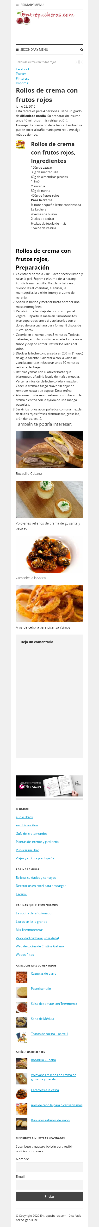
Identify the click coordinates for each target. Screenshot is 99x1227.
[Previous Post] (77, 62)
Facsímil (21, 894)
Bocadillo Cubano (43, 1060)
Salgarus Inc (29, 1220)
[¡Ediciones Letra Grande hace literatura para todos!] (49, 795)
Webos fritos (25, 954)
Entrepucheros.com (53, 1216)
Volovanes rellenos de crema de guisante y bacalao (53, 1077)
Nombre (22, 1159)
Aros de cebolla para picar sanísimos (56, 1105)
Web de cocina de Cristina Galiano (40, 946)
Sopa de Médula (42, 1019)
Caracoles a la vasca (45, 1090)
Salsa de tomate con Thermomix (54, 1004)
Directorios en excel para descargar (41, 886)
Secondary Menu (34, 49)
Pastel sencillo (41, 989)
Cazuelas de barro (43, 974)
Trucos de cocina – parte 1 (49, 1034)
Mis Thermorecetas (29, 930)
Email (20, 1176)
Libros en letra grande (31, 921)
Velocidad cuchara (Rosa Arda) (37, 938)
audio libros (24, 817)
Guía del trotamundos (31, 833)
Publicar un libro (27, 850)
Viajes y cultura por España (35, 858)
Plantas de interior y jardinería (37, 842)
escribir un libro (27, 825)
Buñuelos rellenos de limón (50, 1120)
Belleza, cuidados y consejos (36, 877)
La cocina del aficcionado (33, 913)
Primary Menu (31, 5)
